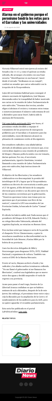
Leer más (23, 311)
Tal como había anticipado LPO (16, 123)
